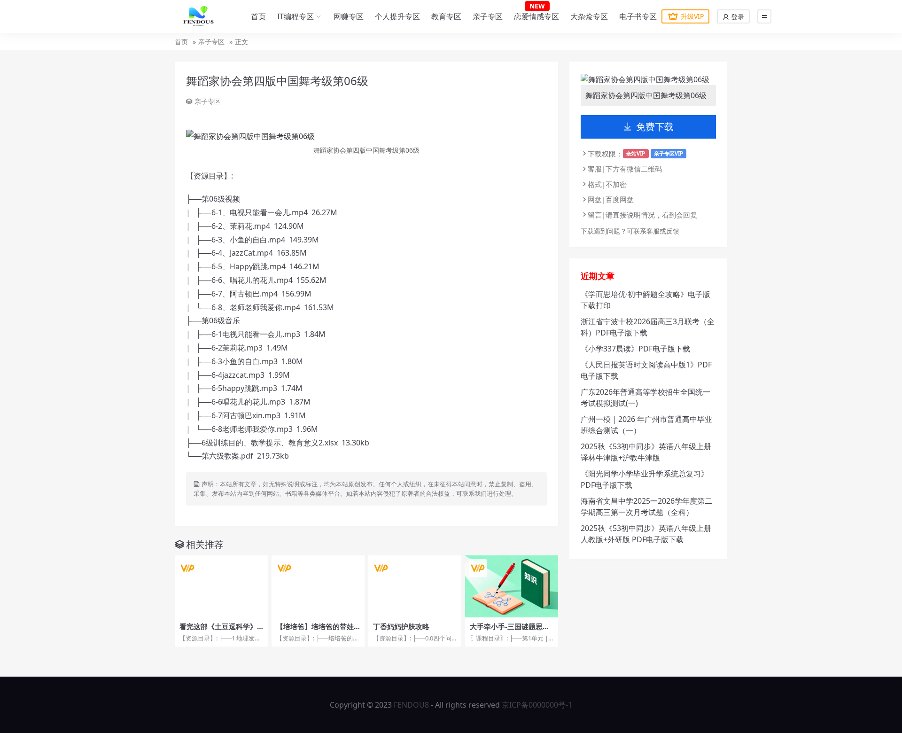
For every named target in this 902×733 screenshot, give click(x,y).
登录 (736, 16)
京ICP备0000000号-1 (537, 705)
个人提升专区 (397, 16)
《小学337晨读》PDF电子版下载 (635, 348)
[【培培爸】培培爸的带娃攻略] (318, 586)
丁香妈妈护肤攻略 (401, 626)
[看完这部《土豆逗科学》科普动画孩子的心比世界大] (221, 586)
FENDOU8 (411, 705)
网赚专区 (349, 16)
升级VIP (692, 16)
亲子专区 (488, 16)
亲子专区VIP (668, 153)
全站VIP (635, 153)
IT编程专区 (295, 16)
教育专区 (446, 16)
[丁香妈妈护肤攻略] (414, 586)
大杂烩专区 (589, 16)
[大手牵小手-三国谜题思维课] (511, 586)
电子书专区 (638, 16)
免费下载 (655, 126)
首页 (258, 16)
